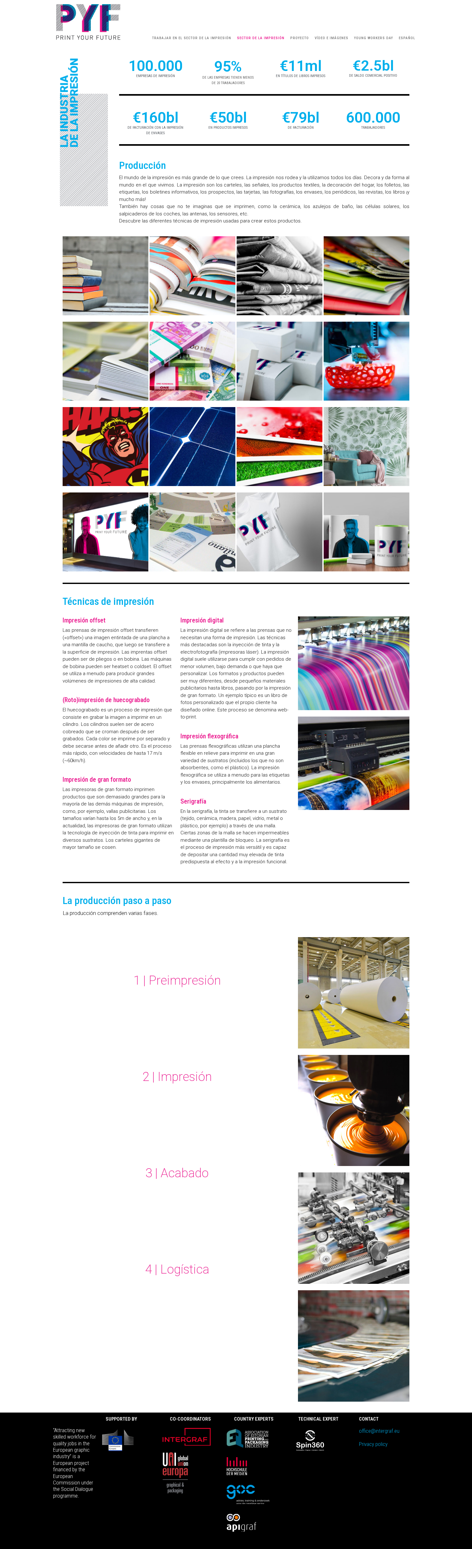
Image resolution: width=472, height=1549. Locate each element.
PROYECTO (299, 38)
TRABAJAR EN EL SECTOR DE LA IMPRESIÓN (191, 38)
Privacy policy (373, 1444)
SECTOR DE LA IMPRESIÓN (260, 38)
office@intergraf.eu (379, 1431)
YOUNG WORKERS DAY (373, 38)
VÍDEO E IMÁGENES (331, 38)
